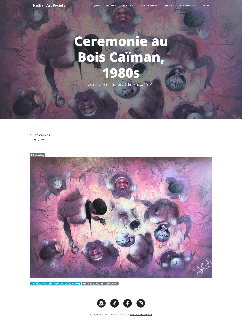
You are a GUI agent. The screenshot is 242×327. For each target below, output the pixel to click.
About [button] (110, 5)
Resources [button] (187, 5)
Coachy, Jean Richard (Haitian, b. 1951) (55, 283)
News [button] (168, 5)
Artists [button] (128, 5)
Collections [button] (149, 5)
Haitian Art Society (49, 5)
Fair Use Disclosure (141, 314)
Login (205, 5)
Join (97, 5)
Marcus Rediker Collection (100, 283)
